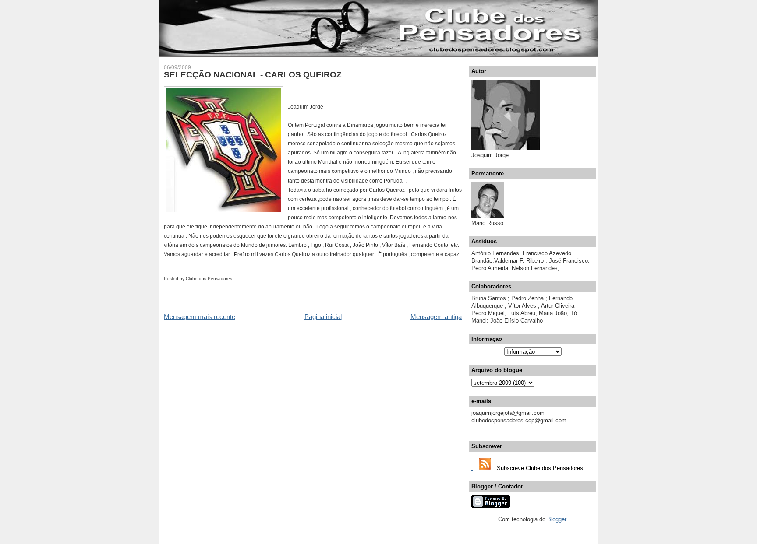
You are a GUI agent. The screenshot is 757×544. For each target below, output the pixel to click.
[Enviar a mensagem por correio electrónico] (234, 278)
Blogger (556, 519)
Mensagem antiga (436, 316)
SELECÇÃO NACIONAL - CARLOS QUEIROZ (253, 74)
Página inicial (323, 316)
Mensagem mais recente (199, 316)
